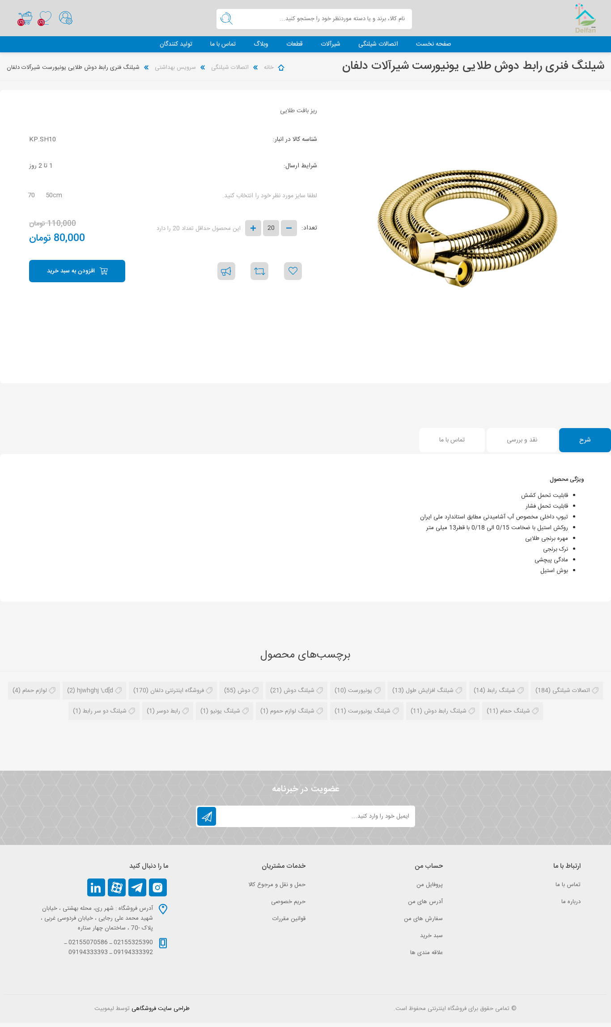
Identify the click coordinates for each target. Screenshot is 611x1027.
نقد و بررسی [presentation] (522, 440)
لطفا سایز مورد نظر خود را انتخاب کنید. (269, 196)
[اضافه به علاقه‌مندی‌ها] (293, 271)
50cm (54, 195)
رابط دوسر (168, 711)
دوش (244, 691)
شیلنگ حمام (515, 711)
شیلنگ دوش (299, 691)
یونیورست (360, 691)
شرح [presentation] (585, 440)
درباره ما (571, 902)
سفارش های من (423, 919)
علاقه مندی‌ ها (426, 953)
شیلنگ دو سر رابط (105, 711)
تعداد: (309, 228)
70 (31, 195)
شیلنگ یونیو (225, 711)
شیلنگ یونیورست (369, 711)
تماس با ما (568, 885)
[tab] (585, 440)
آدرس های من (425, 902)
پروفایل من (429, 885)
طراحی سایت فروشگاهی (161, 1009)
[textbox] (324, 19)
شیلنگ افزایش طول (430, 691)
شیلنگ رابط (501, 691)
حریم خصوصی (288, 902)
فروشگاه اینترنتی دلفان (177, 691)
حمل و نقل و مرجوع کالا (277, 885)
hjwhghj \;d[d (95, 691)
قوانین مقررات (289, 919)
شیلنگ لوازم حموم (292, 711)
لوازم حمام (34, 691)
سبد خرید (25, 18)
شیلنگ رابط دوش (445, 711)
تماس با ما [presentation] (452, 440)
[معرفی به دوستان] (226, 271)
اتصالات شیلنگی (571, 691)
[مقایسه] (259, 271)
